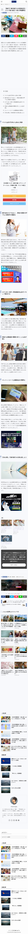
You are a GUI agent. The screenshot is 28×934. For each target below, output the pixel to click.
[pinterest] (16, 820)
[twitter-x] (12, 820)
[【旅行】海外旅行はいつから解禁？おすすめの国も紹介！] (6, 523)
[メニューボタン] (1, 1)
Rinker (16, 189)
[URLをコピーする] (25, 36)
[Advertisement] (14, 70)
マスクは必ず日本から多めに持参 (13, 95)
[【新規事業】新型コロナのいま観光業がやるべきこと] (6, 538)
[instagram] (14, 820)
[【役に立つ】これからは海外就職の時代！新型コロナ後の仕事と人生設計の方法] (18, 523)
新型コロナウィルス (20, 576)
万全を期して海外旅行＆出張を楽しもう (14, 112)
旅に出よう (4, 12)
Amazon (14, 196)
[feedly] (17, 930)
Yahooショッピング (14, 203)
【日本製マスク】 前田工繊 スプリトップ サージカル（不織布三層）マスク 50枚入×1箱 (14, 185)
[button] (3, 36)
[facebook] (9, 820)
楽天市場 (14, 199)
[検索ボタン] (26, 1)
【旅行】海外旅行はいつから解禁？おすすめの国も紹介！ (6, 528)
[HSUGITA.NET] (14, 1)
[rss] (19, 930)
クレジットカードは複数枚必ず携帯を (14, 110)
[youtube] (19, 820)
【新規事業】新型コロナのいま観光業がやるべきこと (6, 544)
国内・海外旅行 (12, 576)
